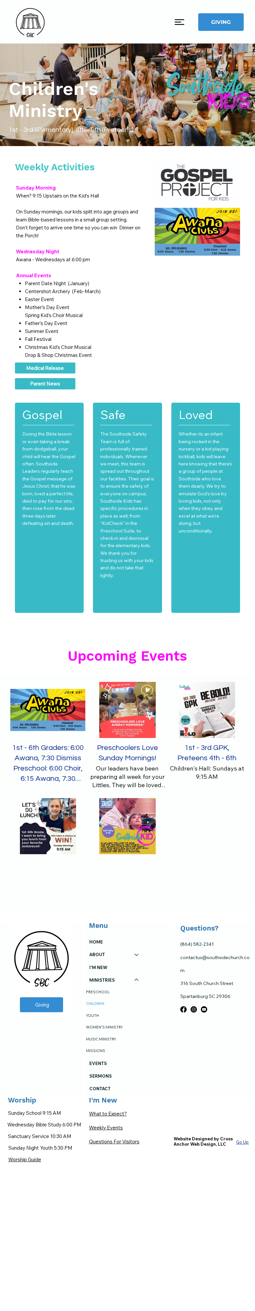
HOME (96, 941)
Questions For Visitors (114, 1141)
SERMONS (100, 1076)
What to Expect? (108, 1113)
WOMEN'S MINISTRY (104, 1027)
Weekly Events (106, 1127)
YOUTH (92, 1015)
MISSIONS (95, 1050)
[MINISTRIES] (136, 980)
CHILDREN (95, 1003)
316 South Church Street (206, 983)
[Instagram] (194, 1009)
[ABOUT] (136, 954)
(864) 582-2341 (197, 944)
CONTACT (100, 1088)
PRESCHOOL (98, 992)
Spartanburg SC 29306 (205, 996)
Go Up (242, 1142)
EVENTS (98, 1063)
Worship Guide (24, 1159)
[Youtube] (204, 1009)
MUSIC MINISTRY (101, 1039)
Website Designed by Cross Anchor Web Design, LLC (203, 1141)
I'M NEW (98, 967)
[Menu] (180, 22)
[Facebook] (183, 1009)
